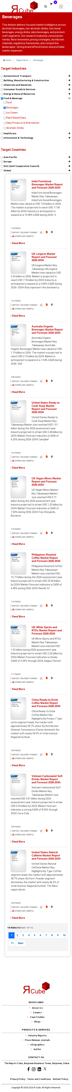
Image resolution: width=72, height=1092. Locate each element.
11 (12, 943)
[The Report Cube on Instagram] (34, 1069)
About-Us (37, 1008)
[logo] (24, 6)
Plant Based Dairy (16, 117)
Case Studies (37, 1017)
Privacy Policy (17, 1079)
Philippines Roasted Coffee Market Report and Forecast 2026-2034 (46, 557)
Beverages (12, 107)
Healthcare (9, 133)
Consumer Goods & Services (19, 89)
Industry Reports (37, 1035)
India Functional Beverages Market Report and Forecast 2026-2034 (47, 184)
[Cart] (51, 6)
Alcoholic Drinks (15, 128)
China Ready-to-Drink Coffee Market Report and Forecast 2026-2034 (46, 703)
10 (64, 935)
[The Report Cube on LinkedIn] (40, 1069)
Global (7, 170)
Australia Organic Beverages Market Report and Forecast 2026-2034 (47, 329)
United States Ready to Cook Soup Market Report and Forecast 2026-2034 (46, 407)
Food (9, 102)
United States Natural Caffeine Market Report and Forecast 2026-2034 (46, 855)
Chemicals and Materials (17, 85)
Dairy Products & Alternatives (22, 122)
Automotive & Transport (17, 76)
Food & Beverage (12, 98)
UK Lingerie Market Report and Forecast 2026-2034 (44, 257)
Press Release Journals (37, 1040)
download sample (24, 236)
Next (20, 943)
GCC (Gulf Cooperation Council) (21, 166)
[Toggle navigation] (61, 6)
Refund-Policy (60, 1079)
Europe (7, 161)
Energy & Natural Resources (19, 94)
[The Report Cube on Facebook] (29, 1069)
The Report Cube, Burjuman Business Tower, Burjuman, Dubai (36, 1063)
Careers (37, 1012)
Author (37, 1049)
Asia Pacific (10, 157)
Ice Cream (12, 112)
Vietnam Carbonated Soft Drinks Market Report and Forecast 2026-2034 (47, 779)
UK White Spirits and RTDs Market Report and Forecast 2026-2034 (47, 630)
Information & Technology (18, 138)
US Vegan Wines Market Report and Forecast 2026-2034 (46, 481)
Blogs (37, 1021)
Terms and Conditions (39, 1079)
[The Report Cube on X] (44, 1069)
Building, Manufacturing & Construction (26, 80)
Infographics (37, 1044)
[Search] (45, 6)
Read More (18, 243)
